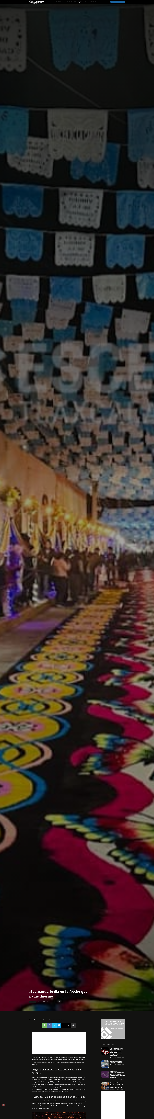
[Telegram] (59, 1025)
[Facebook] (49, 1025)
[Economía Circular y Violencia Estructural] (105, 1064)
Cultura (32, 1002)
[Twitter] (54, 1025)
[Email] (68, 1025)
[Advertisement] (59, 1043)
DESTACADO (113, 1057)
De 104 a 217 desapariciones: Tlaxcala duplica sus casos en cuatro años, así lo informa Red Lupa (117, 1074)
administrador (52, 1001)
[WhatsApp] (44, 1025)
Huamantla (55, 1057)
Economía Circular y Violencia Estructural (116, 1061)
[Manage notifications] (3, 1105)
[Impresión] (73, 1025)
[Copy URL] (63, 1025)
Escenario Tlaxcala (33, 1019)
